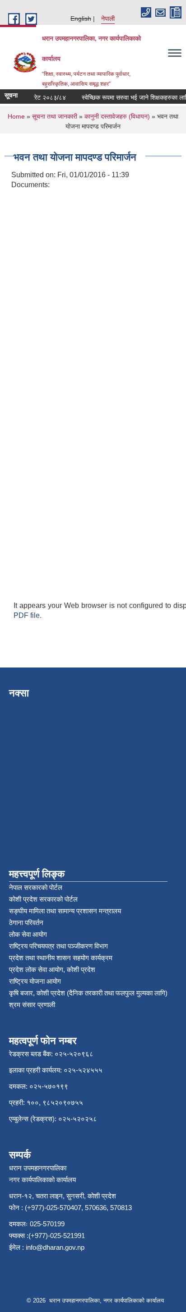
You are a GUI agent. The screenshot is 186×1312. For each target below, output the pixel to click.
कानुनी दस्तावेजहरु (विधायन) (117, 116)
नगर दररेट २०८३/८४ (38, 97)
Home (16, 116)
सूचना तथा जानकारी (54, 116)
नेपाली (108, 18)
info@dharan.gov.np (55, 1247)
